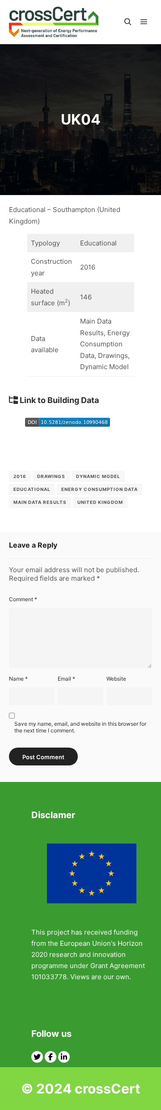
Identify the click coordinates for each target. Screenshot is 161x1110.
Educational (32, 489)
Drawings (51, 476)
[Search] (128, 22)
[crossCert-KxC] (53, 22)
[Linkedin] (64, 1057)
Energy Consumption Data (99, 489)
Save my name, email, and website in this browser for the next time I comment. (80, 727)
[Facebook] (50, 1057)
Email (66, 678)
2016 (19, 476)
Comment (23, 599)
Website (116, 678)
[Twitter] (37, 1057)
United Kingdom (100, 502)
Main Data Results (40, 502)
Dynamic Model (98, 476)
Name (18, 678)
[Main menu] (144, 22)
